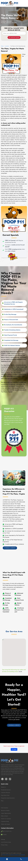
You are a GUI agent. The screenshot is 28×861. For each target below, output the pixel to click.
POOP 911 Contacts (6, 819)
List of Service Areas (6, 842)
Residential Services (6, 790)
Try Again (14, 749)
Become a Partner (5, 810)
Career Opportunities (6, 813)
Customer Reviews (5, 792)
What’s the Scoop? (5, 824)
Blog (2, 801)
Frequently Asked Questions (8, 798)
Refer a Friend (4, 816)
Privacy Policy (4, 845)
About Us (3, 787)
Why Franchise (4, 808)
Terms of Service (15, 854)
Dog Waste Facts (5, 795)
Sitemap (3, 839)
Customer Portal (5, 821)
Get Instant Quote (14, 37)
